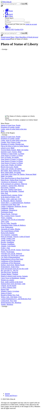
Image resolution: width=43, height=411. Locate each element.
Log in (27, 22)
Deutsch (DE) (9, 29)
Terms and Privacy (11, 395)
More (2, 131)
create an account (31, 24)
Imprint (7, 394)
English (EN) (19, 29)
